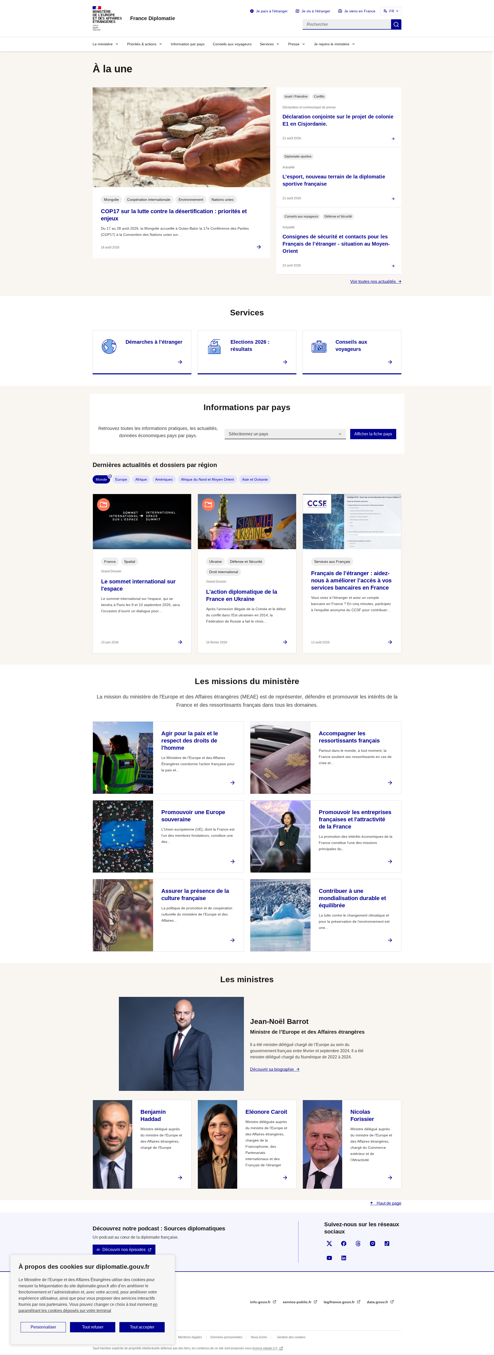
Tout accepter (142, 1327)
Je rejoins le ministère (331, 44)
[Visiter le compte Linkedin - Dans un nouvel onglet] (344, 1258)
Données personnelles (226, 1337)
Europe (121, 479)
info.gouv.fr (260, 1302)
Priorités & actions (141, 44)
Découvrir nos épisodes (124, 1249)
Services (267, 44)
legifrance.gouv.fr (340, 1302)
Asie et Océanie (255, 479)
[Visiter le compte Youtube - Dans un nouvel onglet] (329, 1258)
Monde (101, 479)
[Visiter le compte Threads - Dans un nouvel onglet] (358, 1243)
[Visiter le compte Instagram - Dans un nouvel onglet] (372, 1243)
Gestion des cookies (291, 1337)
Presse (293, 44)
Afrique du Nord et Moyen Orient (207, 479)
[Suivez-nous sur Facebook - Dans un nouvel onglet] (344, 1243)
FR (391, 11)
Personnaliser (43, 1327)
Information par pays (188, 44)
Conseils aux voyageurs (232, 44)
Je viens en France (359, 11)
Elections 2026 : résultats (250, 345)
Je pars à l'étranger (272, 11)
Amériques (164, 479)
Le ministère (103, 44)
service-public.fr (297, 1302)
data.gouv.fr (378, 1302)
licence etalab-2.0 (265, 1348)
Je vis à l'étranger (316, 11)
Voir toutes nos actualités (373, 281)
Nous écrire (259, 1337)
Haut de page (388, 1203)
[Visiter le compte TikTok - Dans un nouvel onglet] (387, 1243)
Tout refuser (92, 1327)
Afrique (141, 479)
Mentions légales (190, 1337)
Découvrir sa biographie (272, 1069)
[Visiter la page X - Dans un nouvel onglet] (329, 1243)
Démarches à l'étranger (154, 342)
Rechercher (396, 24)
